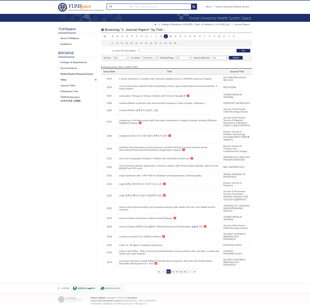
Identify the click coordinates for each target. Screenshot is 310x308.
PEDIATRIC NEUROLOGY (236, 103)
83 (177, 271)
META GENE (229, 87)
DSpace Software (98, 298)
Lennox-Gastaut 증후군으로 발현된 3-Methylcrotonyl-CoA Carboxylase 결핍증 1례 (160, 226)
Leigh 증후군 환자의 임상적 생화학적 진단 (140, 195)
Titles (63, 79)
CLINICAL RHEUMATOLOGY (232, 252)
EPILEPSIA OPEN (232, 245)
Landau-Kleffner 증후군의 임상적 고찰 (138, 110)
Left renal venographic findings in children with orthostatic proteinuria (154, 158)
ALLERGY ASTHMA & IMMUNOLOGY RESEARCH (234, 236)
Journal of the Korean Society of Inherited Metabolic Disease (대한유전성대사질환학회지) (235, 195)
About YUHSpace (69, 38)
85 (185, 271)
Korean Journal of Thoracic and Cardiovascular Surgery (235, 148)
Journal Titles (68, 85)
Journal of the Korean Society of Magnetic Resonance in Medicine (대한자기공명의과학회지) (236, 121)
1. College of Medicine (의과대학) (176, 24)
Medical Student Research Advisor (76, 74)
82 (172, 271)
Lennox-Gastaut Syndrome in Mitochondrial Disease (145, 218)
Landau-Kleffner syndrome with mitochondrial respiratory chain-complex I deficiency (162, 103)
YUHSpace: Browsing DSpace (81, 7)
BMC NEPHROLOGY (234, 167)
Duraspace (132, 298)
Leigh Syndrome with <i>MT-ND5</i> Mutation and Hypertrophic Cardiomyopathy (160, 175)
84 (181, 271)
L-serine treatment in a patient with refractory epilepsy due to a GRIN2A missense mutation (165, 78)
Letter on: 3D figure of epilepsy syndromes (140, 245)
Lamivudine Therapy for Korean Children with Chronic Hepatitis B (152, 96)
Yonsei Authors (68, 68)
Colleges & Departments (73, 62)
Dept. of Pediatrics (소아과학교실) (212, 24)
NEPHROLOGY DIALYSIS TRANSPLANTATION (236, 158)
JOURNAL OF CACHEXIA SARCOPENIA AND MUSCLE (236, 208)
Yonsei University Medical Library (232, 6)
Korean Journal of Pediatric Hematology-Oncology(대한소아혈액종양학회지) (236, 135)
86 (189, 271)
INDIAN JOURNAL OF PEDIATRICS (234, 175)
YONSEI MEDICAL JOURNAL (232, 95)
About (209, 6)
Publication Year (69, 91)
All (104, 36)
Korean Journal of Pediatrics (232, 184)
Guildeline (66, 44)
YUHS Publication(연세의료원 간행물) (70, 99)
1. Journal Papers (241, 24)
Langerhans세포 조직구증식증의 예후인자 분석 (143, 135)
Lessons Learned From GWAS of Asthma (140, 236)
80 (164, 271)
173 (194, 271)
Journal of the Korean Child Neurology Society (235, 110)
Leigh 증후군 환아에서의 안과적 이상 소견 (140, 184)
